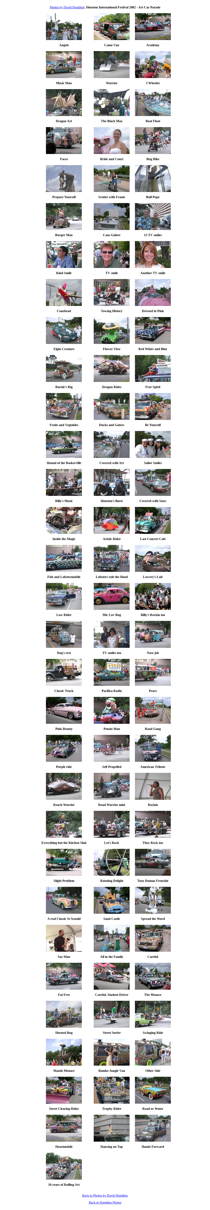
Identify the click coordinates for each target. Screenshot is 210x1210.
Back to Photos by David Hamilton (105, 1195)
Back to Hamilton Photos (105, 1202)
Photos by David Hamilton (67, 7)
